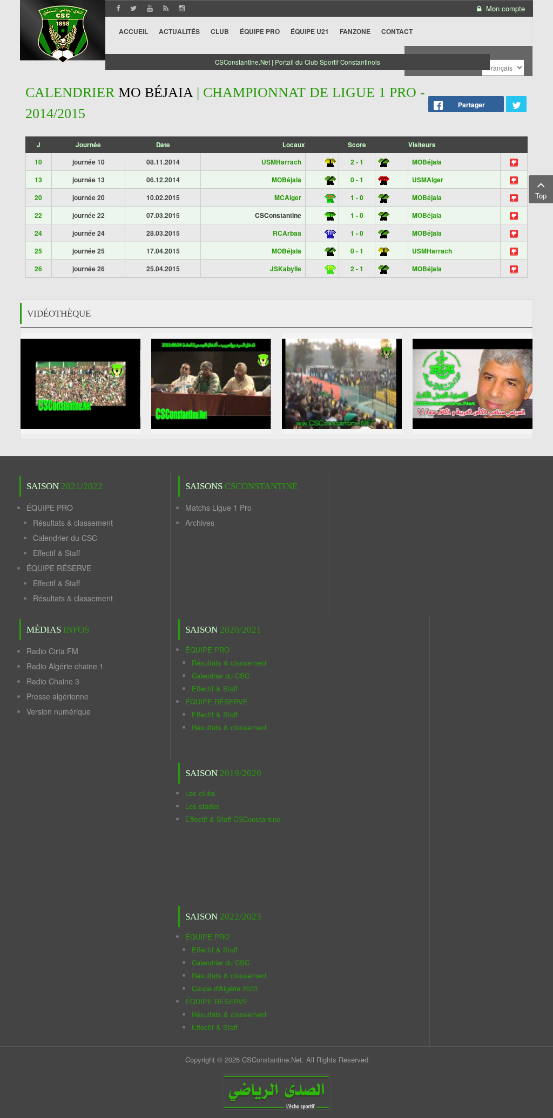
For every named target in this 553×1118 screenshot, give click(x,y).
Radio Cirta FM (52, 651)
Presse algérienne (57, 696)
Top (541, 195)
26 (38, 268)
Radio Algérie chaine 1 (65, 666)
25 (38, 251)
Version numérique (58, 711)
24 (38, 233)
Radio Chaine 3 (52, 681)
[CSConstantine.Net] (62, 33)
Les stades (202, 806)
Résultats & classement (73, 522)
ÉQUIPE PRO (49, 507)
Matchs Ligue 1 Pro (218, 507)
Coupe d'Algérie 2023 (225, 988)
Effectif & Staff (56, 552)
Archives (199, 522)
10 (38, 162)
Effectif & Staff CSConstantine (232, 819)
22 (38, 215)
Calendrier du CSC (65, 537)
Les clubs (200, 793)
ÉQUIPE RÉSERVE (58, 568)
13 (38, 179)
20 (38, 197)
